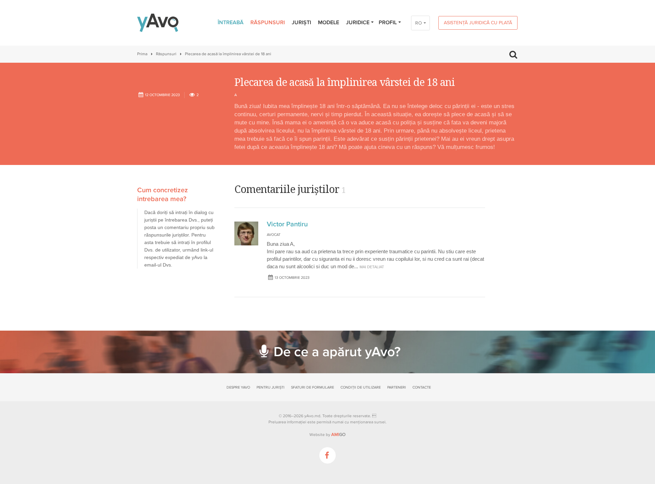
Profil (388, 22)
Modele (328, 22)
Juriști (301, 22)
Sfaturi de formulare (312, 387)
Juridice (357, 22)
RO (418, 23)
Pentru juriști (271, 387)
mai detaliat (372, 267)
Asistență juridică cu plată (478, 23)
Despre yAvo (238, 387)
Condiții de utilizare (360, 387)
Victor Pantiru (287, 224)
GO (338, 434)
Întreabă (231, 22)
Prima (142, 54)
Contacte (421, 387)
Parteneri (396, 387)
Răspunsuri (267, 22)
